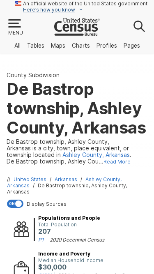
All (17, 45)
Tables (35, 45)
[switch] (78, 204)
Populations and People (69, 218)
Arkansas (66, 179)
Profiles (107, 45)
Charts (81, 45)
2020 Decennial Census (77, 240)
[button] (15, 27)
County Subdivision (33, 75)
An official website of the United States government (85, 3)
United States (30, 179)
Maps (58, 45)
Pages (132, 45)
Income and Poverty (64, 254)
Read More (117, 162)
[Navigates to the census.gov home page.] (77, 32)
